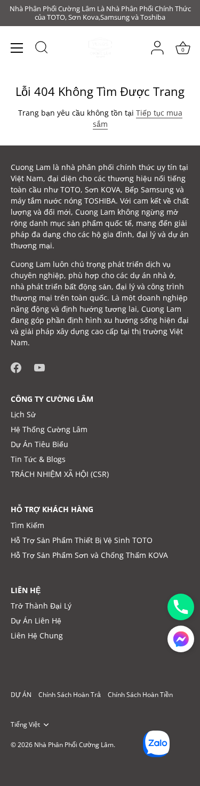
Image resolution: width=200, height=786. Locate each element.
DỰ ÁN (21, 694)
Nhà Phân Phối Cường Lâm (74, 744)
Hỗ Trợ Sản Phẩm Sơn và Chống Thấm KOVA (89, 555)
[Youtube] (39, 366)
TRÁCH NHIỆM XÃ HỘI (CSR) (60, 474)
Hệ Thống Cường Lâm (49, 429)
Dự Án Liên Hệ (36, 620)
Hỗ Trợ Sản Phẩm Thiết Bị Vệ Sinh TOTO (82, 540)
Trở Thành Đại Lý (41, 606)
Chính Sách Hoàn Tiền (140, 694)
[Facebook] (16, 366)
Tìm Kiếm (27, 525)
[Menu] (17, 48)
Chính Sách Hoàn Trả (69, 694)
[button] (180, 639)
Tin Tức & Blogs (38, 459)
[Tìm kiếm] (41, 49)
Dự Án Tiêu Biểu (39, 444)
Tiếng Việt (25, 724)
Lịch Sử (23, 414)
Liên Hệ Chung (37, 635)
